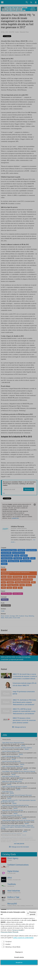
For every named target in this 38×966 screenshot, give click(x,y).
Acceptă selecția (19, 957)
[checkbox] (6, 942)
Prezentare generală (32, 913)
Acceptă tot (19, 962)
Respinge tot (19, 952)
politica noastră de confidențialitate (23, 938)
